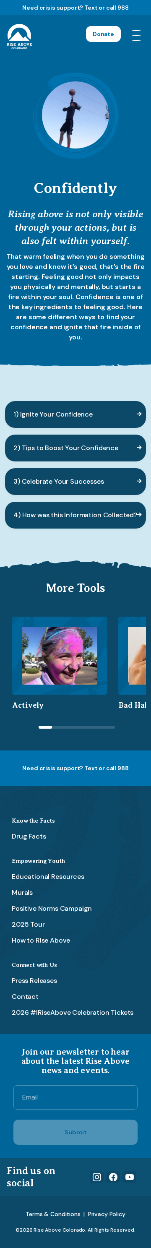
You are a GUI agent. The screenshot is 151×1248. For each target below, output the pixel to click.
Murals (22, 892)
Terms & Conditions (53, 1214)
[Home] (19, 36)
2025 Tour (28, 924)
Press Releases (34, 980)
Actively (28, 705)
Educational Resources (48, 876)
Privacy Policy (106, 1214)
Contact (25, 996)
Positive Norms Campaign (52, 908)
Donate (103, 34)
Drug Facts (29, 836)
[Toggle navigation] (138, 36)
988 (123, 7)
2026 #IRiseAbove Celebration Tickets (72, 1012)
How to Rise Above (41, 940)
